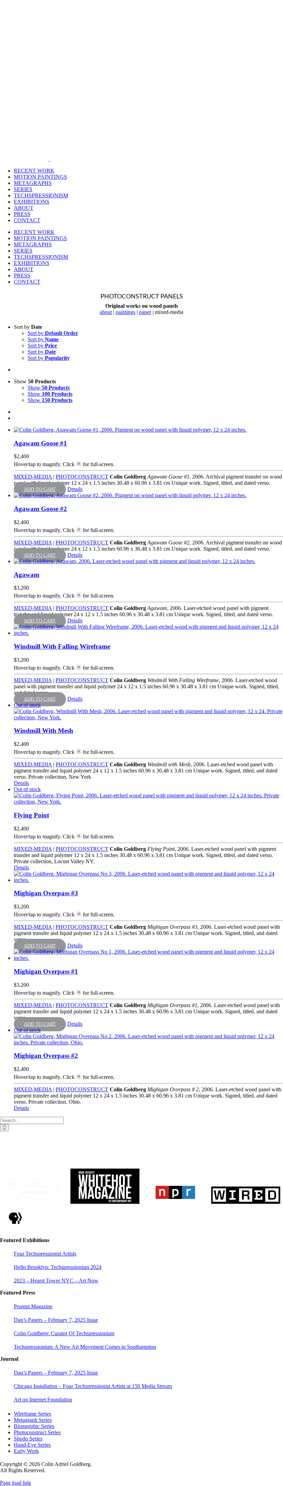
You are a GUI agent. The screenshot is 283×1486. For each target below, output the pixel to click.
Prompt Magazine (33, 1306)
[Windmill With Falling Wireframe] (148, 630)
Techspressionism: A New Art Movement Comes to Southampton (85, 1347)
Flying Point (31, 815)
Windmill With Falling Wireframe (62, 646)
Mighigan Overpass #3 (46, 893)
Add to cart (40, 489)
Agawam (26, 574)
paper (145, 312)
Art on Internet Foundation (43, 1400)
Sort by (53, 333)
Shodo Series (28, 1438)
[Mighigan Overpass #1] (148, 955)
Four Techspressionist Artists (45, 1254)
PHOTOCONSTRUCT (82, 477)
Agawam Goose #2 (40, 508)
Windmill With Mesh (43, 730)
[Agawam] (148, 561)
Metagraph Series (33, 1420)
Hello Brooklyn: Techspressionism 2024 (57, 1267)
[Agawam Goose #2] (148, 495)
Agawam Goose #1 (40, 443)
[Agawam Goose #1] (148, 430)
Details (74, 489)
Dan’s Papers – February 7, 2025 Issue (56, 1320)
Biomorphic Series (34, 1426)
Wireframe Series (32, 1414)
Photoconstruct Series (37, 1432)
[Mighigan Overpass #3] (148, 877)
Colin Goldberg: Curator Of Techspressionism (64, 1333)
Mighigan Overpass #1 (46, 971)
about (106, 312)
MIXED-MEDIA (33, 477)
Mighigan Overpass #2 (46, 1055)
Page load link (15, 1483)
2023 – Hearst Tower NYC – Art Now (56, 1280)
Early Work (26, 1451)
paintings (125, 312)
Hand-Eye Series (32, 1445)
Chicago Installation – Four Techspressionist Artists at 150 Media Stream (93, 1386)
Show (49, 388)
